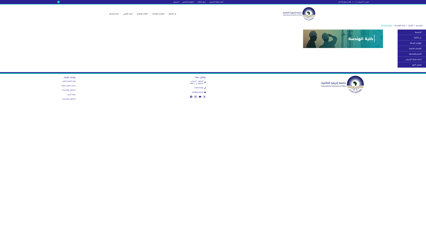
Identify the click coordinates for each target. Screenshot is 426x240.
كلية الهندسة (400, 25)
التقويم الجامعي (188, 1)
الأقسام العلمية (415, 48)
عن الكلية (418, 37)
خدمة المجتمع (114, 13)
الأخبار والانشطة (415, 54)
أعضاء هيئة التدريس (216, 1)
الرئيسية (419, 25)
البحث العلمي (127, 13)
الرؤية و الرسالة (416, 43)
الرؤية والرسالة (386, 25)
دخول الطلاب (201, 1)
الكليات (410, 25)
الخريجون (176, 1)
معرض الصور (417, 65)
